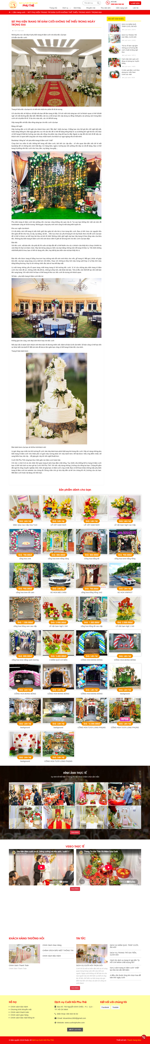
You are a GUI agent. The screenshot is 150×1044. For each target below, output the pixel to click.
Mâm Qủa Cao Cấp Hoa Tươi (25, 525)
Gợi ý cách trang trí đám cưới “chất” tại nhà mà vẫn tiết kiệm (124, 969)
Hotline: (117, 3)
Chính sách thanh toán (19, 1012)
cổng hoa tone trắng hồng (124, 559)
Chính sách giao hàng (19, 1015)
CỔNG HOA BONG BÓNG (92, 660)
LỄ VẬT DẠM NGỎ (58, 525)
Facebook (105, 1007)
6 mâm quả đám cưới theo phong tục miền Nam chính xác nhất (130, 72)
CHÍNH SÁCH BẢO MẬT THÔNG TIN (58, 950)
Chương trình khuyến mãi (20, 1009)
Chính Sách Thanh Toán (19, 965)
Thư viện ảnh (106, 8)
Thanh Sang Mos (134, 1040)
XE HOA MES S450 (58, 592)
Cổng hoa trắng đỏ (91, 559)
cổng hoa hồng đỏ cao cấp (91, 626)
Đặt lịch (135, 3)
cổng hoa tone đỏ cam (25, 592)
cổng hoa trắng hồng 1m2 (91, 592)
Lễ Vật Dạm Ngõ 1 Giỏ (125, 626)
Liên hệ (135, 8)
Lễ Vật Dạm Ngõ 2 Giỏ (58, 626)
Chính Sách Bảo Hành (52, 956)
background (125, 694)
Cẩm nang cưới (121, 8)
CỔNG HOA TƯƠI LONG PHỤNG (92, 728)
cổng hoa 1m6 (25, 559)
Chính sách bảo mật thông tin (22, 1018)
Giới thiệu (77, 8)
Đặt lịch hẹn (76, 1029)
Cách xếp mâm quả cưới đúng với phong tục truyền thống (130, 61)
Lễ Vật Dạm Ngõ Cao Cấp (125, 525)
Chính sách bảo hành (19, 1007)
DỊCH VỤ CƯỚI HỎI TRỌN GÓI (89, 965)
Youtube (115, 1007)
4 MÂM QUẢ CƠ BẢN (58, 660)
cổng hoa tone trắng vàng (58, 559)
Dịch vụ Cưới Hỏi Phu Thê (43, 1040)
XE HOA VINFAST (124, 592)
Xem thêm (75, 832)
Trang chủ (53, 8)
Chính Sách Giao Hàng (52, 945)
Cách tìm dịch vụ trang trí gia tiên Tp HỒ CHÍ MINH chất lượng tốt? (124, 961)
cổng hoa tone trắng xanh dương (25, 660)
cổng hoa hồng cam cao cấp (25, 626)
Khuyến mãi (90, 8)
